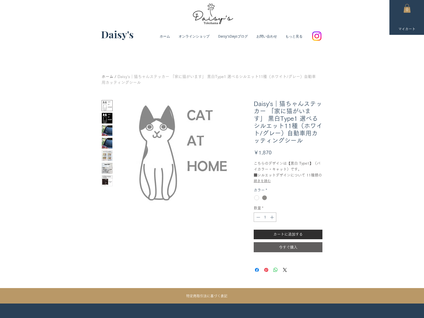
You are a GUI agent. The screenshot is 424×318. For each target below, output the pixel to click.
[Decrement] (257, 217)
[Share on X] (285, 270)
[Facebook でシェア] (257, 270)
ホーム (107, 77)
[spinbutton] (265, 217)
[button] (407, 8)
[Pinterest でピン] (266, 270)
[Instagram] (317, 36)
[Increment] (272, 217)
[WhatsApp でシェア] (275, 270)
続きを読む (262, 181)
